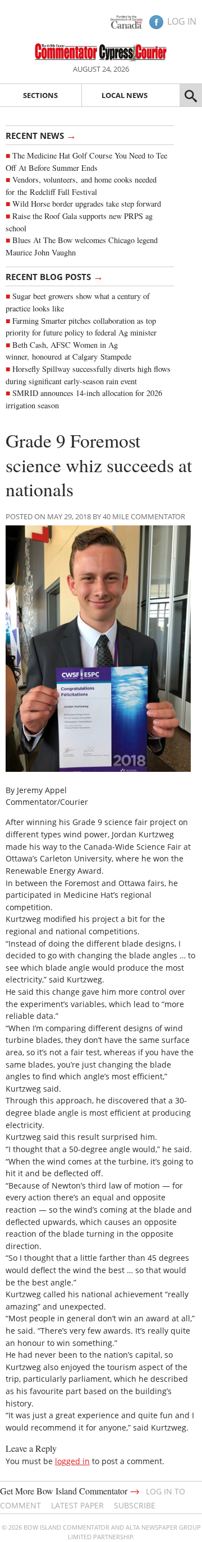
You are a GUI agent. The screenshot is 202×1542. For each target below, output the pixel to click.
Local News (125, 95)
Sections (40, 95)
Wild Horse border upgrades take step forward (86, 203)
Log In (181, 21)
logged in (72, 1461)
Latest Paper (77, 1505)
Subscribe (134, 1505)
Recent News (41, 135)
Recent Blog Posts (54, 276)
